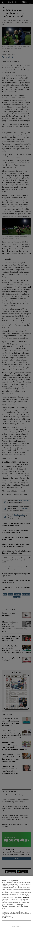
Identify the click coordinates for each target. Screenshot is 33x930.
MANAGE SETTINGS (16, 927)
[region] (16, 903)
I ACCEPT (16, 922)
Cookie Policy (26, 897)
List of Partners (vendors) (8, 917)
